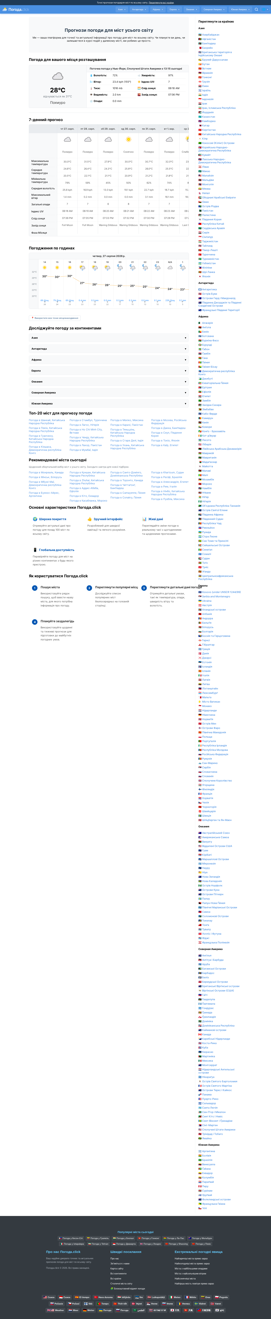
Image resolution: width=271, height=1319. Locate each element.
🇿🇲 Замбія (204, 400)
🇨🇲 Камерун (205, 418)
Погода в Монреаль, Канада (46, 472)
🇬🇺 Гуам (203, 850)
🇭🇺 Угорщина (206, 784)
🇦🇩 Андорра (205, 618)
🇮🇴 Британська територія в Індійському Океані (215, 54)
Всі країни (115, 1278)
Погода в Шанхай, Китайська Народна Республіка (47, 422)
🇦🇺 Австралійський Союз (214, 832)
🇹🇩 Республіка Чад (209, 523)
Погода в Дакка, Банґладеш (168, 427)
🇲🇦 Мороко (205, 483)
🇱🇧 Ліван (203, 166)
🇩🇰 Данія (203, 653)
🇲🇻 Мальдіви (206, 179)
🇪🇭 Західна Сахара (209, 404)
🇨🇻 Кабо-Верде (207, 413)
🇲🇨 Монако (205, 706)
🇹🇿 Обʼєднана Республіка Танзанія (219, 505)
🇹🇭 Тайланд (205, 245)
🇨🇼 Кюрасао (205, 1051)
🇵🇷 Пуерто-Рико (208, 1098)
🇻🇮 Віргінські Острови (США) (216, 990)
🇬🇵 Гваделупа (206, 999)
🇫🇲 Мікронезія (207, 863)
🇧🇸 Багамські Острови (212, 968)
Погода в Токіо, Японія (165, 440)
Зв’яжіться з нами (119, 1263)
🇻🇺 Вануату (205, 841)
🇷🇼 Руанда (204, 532)
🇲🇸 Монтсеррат (207, 1065)
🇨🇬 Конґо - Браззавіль (211, 431)
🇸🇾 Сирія (203, 232)
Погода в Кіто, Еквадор (84, 495)
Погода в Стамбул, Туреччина (88, 420)
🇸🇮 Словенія (205, 776)
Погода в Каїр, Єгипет (164, 445)
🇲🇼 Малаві (204, 470)
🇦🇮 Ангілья (204, 955)
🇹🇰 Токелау (205, 920)
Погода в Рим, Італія (164, 486)
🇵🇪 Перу (203, 1186)
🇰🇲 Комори (205, 426)
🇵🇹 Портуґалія (207, 741)
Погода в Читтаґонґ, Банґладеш (123, 486)
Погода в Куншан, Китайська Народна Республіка (87, 474)
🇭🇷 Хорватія (205, 798)
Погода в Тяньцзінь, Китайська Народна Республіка (122, 432)
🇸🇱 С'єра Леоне (207, 536)
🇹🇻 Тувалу (204, 929)
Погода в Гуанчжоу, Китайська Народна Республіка (41, 439)
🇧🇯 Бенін (203, 331)
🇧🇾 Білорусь (205, 627)
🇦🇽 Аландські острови (212, 609)
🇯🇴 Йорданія (206, 112)
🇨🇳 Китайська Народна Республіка (219, 134)
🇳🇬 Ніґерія (204, 501)
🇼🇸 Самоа (204, 911)
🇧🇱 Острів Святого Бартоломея (217, 1081)
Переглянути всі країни (161, 2)
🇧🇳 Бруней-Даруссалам (213, 59)
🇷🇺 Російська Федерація (213, 754)
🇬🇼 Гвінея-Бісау (207, 366)
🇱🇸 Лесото (204, 440)
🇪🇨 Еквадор (205, 1173)
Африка (158, 9)
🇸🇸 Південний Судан (210, 518)
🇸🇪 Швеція (204, 815)
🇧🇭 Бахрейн (205, 47)
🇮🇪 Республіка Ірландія (212, 745)
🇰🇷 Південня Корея (209, 219)
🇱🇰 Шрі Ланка (206, 272)
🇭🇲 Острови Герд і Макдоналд (216, 298)
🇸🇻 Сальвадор (207, 1103)
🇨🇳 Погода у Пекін (201, 1244)
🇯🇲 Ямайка (205, 1138)
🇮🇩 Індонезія (205, 99)
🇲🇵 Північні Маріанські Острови (217, 907)
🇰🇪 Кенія (203, 422)
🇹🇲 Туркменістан (208, 258)
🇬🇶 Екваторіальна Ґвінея (213, 383)
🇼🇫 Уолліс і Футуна (209, 933)
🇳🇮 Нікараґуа (206, 1076)
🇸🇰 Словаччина (207, 771)
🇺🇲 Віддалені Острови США (215, 846)
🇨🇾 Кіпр (203, 138)
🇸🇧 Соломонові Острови (213, 916)
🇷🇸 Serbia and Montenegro (214, 596)
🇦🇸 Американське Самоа (213, 837)
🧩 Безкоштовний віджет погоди (127, 1288)
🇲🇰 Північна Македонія (212, 732)
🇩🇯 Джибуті (205, 378)
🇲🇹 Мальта (204, 697)
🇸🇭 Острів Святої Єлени (213, 510)
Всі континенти (118, 1273)
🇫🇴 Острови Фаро (209, 727)
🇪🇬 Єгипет (204, 396)
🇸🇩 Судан (204, 558)
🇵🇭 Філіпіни (205, 267)
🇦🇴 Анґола (204, 327)
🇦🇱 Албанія (205, 614)
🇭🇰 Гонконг (205, 77)
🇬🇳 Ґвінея (204, 362)
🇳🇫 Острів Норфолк (210, 885)
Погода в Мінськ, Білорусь (45, 477)
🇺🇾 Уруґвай (205, 1195)
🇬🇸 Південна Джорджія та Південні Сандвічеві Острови (219, 304)
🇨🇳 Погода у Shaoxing (176, 1244)
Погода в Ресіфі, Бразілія (166, 477)
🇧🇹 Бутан (204, 64)
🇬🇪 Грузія (204, 81)
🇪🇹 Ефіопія (204, 391)
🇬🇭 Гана (203, 357)
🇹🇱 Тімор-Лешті (208, 250)
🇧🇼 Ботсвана (206, 336)
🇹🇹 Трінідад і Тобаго (210, 1133)
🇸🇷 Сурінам (205, 1190)
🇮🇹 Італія (203, 675)
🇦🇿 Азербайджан (208, 34)
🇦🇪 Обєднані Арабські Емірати (217, 197)
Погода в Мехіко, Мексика (126, 420)
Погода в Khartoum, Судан (167, 472)
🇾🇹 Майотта (205, 466)
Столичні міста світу (121, 1283)
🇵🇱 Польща (205, 736)
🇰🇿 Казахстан (206, 116)
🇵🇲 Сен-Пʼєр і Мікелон (212, 1112)
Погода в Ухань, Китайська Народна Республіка (127, 447)
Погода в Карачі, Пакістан (126, 424)
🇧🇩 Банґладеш (207, 43)
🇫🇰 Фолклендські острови (214, 1199)
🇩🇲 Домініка (205, 1021)
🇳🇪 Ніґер (203, 497)
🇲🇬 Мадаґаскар (207, 461)
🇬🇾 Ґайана (204, 1168)
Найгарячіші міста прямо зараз (191, 1258)
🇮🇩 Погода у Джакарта (124, 1244)
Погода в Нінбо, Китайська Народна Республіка (168, 493)
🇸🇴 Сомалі (204, 554)
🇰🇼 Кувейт (204, 154)
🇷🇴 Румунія (205, 758)
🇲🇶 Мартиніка (206, 1056)
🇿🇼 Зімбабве (206, 409)
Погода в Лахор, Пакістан (86, 445)
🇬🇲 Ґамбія (204, 353)
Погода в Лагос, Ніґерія (84, 424)
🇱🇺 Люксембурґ (208, 692)
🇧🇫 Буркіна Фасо (208, 340)
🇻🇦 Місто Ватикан (209, 701)
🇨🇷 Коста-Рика (207, 1043)
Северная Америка (214, 9)
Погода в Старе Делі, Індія (126, 440)
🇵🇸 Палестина (207, 215)
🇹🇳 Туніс (203, 567)
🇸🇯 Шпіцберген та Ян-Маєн (214, 820)
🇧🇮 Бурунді (205, 344)
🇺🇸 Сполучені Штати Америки (216, 1129)
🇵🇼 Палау (204, 898)
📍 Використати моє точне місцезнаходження (54, 318)
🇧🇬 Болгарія (205, 631)
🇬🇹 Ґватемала (206, 1003)
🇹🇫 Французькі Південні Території (219, 310)
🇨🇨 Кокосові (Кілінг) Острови (216, 143)
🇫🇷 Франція (205, 793)
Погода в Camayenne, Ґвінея (127, 492)
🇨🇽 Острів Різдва (208, 206)
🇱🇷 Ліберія (204, 444)
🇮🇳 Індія (203, 94)
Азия (122, 9)
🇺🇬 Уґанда (204, 571)
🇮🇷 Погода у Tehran (98, 1244)
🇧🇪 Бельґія (204, 622)
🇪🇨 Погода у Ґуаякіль (98, 1238)
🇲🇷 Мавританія (207, 457)
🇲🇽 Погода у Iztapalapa (72, 1244)
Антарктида (139, 9)
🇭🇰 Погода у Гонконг (148, 1238)
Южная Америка (240, 9)
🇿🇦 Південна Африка (210, 514)
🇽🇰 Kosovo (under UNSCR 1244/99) (219, 592)
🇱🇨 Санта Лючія (208, 1107)
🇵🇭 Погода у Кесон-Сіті (71, 1238)
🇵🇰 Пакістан (205, 210)
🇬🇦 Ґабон (203, 349)
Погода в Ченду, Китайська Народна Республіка (87, 439)
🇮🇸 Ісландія (205, 666)
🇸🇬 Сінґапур (205, 236)
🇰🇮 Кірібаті (205, 854)
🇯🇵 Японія (204, 276)
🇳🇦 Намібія (205, 488)
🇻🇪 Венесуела (206, 1164)
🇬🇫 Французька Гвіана (211, 1203)
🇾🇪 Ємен (203, 86)
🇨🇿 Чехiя (203, 802)
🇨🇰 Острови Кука (208, 889)
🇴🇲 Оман (203, 201)
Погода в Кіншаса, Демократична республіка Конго (45, 450)
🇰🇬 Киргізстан (207, 129)
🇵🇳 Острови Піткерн (210, 894)
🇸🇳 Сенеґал (205, 549)
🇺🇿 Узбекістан (207, 263)
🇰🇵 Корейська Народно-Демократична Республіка (214, 149)
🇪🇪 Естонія (205, 662)
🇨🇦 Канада (204, 1034)
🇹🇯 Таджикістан (208, 241)
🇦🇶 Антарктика (207, 289)
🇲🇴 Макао (204, 171)
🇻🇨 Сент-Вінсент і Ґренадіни (215, 1120)
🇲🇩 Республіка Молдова (213, 749)
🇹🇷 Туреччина (206, 254)
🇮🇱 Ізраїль (204, 90)
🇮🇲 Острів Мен (207, 723)
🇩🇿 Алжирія (205, 322)
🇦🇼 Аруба (204, 964)
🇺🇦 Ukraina (204, 600)
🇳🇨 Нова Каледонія (210, 881)
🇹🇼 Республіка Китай (211, 223)
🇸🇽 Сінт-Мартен (208, 1125)
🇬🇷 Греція (204, 649)
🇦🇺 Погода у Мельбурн (200, 1238)
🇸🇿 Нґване (204, 492)
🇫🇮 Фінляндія (206, 789)
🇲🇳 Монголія (206, 184)
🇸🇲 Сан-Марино (208, 763)
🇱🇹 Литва (204, 684)
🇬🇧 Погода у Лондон (150, 1244)
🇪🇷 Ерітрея (205, 387)
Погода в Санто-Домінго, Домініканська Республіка (126, 474)
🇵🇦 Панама (205, 1094)
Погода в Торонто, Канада (126, 480)
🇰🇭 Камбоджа (206, 121)
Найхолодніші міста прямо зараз (192, 1263)
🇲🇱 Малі (203, 475)
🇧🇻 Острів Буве (207, 293)
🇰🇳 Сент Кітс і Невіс (210, 1116)
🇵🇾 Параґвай (206, 1181)
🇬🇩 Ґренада (205, 1012)
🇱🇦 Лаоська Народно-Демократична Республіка (214, 161)
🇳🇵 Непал (204, 193)
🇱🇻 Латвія (204, 679)
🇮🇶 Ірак (202, 103)
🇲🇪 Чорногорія (207, 806)
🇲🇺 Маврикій (206, 453)
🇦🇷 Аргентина (206, 1151)
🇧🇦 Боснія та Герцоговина (214, 635)
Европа (175, 9)
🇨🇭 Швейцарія (207, 811)
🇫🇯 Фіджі (203, 938)
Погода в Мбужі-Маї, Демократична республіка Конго (45, 485)
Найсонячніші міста (185, 1278)
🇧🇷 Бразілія (205, 1159)
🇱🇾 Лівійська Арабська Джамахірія (220, 448)
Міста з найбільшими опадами (191, 1268)
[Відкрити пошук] (256, 9)
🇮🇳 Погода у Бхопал (123, 1238)
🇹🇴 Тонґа (203, 924)
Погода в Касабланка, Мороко (88, 500)
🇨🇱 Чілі (202, 1208)
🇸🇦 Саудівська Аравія (211, 228)
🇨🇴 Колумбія (206, 1177)
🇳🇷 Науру (204, 867)
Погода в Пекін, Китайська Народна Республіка (45, 429)
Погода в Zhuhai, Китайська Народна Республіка (87, 482)
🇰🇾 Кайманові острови (212, 1030)
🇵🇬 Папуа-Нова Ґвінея (211, 903)
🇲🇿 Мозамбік (206, 479)
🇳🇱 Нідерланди (207, 710)
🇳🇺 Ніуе (202, 872)
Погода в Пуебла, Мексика (167, 499)
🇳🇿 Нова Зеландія (209, 876)
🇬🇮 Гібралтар (206, 644)
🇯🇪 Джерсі (204, 657)
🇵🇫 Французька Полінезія (213, 942)
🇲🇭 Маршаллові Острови (213, 859)
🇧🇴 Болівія (204, 1155)
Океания (191, 9)
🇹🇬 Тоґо (203, 562)
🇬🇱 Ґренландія (207, 1016)
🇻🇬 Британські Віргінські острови (218, 986)
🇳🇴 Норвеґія (205, 719)
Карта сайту (116, 1268)
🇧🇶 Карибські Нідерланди (214, 1038)
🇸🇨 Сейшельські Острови (214, 545)
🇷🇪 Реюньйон (206, 527)
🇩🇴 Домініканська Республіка (216, 1025)
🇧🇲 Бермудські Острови (213, 981)
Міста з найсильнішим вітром (190, 1273)
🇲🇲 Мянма (204, 188)
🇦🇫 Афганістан (207, 39)
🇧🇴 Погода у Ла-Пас (174, 1238)
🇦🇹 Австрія (205, 605)
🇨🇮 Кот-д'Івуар (207, 435)
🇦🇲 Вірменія (205, 72)
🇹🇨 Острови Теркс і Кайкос (215, 1090)
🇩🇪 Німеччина (206, 714)
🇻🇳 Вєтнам (204, 68)
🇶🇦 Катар (204, 125)
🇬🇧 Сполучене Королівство (215, 780)
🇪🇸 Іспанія (204, 670)
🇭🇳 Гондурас (206, 1008)
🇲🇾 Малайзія (206, 175)
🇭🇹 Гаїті (202, 994)
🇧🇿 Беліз (203, 977)
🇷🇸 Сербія (204, 767)
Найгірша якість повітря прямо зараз (194, 1283)
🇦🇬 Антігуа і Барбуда (210, 959)
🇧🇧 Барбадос (206, 973)
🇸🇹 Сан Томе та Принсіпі (213, 540)
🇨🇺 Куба (203, 1047)
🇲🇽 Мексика (205, 1060)
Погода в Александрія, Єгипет (170, 481)
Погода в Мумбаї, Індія (84, 449)
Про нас (114, 1258)
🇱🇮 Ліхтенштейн (208, 688)
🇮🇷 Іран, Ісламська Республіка (217, 107)
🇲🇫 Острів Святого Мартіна (215, 1085)
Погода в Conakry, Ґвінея (125, 497)
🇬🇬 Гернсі (204, 640)
